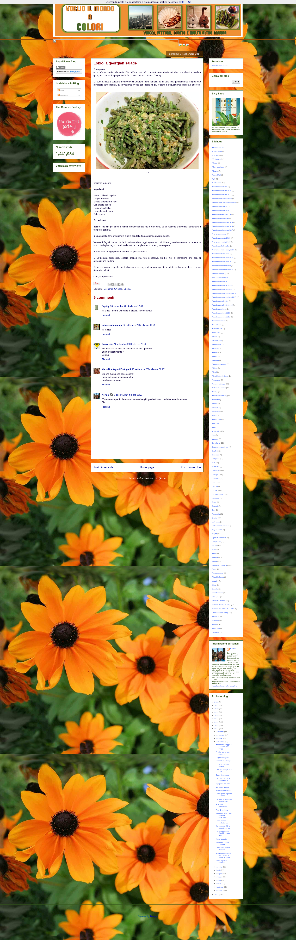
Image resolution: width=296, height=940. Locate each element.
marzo (219, 883)
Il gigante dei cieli (223, 784)
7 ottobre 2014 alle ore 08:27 (128, 395)
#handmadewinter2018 (221, 317)
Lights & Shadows (219, 538)
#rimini (214, 372)
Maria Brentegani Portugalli (116, 369)
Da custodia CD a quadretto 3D (223, 779)
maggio (220, 877)
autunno (215, 439)
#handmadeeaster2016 (221, 238)
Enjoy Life (107, 344)
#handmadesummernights (222, 289)
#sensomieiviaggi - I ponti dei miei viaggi (224, 747)
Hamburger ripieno (223, 790)
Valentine (215, 616)
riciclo (214, 585)
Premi (214, 569)
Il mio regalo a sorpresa (221, 862)
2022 (216, 702)
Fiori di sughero (222, 810)
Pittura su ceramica (219, 565)
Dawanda (215, 498)
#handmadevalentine (220, 301)
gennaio (220, 890)
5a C (213, 427)
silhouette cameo (218, 601)
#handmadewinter (219, 309)
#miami (214, 337)
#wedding (215, 423)
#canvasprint (217, 151)
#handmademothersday (221, 266)
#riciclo (214, 368)
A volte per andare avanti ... (223, 753)
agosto (220, 867)
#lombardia (216, 333)
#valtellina (216, 407)
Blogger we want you (220, 447)
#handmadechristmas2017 (222, 230)
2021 (216, 705)
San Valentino (217, 593)
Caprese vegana (222, 757)
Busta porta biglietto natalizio (224, 795)
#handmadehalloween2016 (222, 258)
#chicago (215, 155)
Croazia (215, 486)
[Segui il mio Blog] (60, 68)
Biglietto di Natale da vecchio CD (224, 800)
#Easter (215, 171)
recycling (215, 581)
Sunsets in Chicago (223, 761)
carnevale (215, 467)
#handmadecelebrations (221, 214)
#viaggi (214, 415)
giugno (220, 874)
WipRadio (215, 632)
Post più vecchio (191, 467)
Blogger (154, 916)
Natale (214, 545)
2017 (216, 719)
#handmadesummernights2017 (224, 297)
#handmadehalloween (220, 254)
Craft (213, 482)
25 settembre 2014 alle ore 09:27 (148, 369)
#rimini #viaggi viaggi (220, 376)
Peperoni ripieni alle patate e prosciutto (224, 815)
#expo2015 (216, 175)
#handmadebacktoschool (222, 199)
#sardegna (216, 380)
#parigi (214, 352)
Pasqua (215, 557)
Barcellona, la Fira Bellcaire (223, 849)
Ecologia (215, 506)
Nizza (214, 549)
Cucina (127, 289)
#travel (214, 404)
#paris (214, 356)
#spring (215, 392)
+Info (181, 2)
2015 (216, 725)
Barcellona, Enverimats (221, 806)
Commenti (64, 95)
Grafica (214, 518)
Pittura (214, 561)
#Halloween (216, 183)
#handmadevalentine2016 (222, 305)
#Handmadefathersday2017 (223, 250)
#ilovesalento (217, 329)
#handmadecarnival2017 (221, 210)
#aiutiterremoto (218, 147)
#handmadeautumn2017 (221, 195)
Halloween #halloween (221, 526)
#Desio (214, 163)
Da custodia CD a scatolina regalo (223, 827)
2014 (216, 729)
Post (62, 91)
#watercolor (216, 419)
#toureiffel (216, 400)
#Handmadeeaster (219, 234)
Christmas (215, 478)
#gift (213, 179)
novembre (221, 735)
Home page (147, 467)
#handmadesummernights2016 (224, 293)
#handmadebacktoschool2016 (224, 202)
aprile (219, 880)
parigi (214, 553)
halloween (216, 522)
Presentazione (217, 573)
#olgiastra (215, 348)
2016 (216, 722)
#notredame (216, 344)
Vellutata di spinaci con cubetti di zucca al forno (223, 855)
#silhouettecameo (219, 388)
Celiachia (108, 289)
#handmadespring (219, 273)
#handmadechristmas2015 (222, 222)
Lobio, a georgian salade (223, 765)
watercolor (216, 628)
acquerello (216, 431)
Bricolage (215, 455)
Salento (215, 589)
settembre (221, 742)
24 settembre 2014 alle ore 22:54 (130, 344)
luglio (219, 870)
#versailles (216, 411)
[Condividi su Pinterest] (122, 284)
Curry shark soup (222, 775)
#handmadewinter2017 (221, 313)
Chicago (118, 289)
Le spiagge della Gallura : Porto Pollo (223, 834)
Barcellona (216, 443)
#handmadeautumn (219, 187)
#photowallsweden (219, 364)
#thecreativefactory (219, 396)
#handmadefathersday (221, 246)
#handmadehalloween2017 (222, 262)
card (213, 463)
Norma (105, 395)
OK (190, 2)
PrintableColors (218, 577)
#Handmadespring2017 (221, 277)
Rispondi (106, 315)
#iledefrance (216, 325)
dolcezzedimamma (112, 325)
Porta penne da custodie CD (222, 822)
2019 (216, 712)
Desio (214, 502)
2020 (216, 709)
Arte (213, 435)
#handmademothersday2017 (223, 269)
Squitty (105, 306)
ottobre (220, 738)
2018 (216, 715)
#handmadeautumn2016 (221, 191)
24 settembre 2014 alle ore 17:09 (126, 306)
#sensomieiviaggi (218, 384)
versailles (215, 620)
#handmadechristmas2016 (222, 226)
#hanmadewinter (218, 321)
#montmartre (217, 340)
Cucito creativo (217, 494)
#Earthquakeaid (218, 167)
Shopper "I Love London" (222, 843)
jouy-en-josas (217, 530)
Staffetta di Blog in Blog (221, 605)
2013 (216, 894)
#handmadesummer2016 (222, 285)
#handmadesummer (219, 281)
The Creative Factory (220, 612)
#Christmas (216, 159)
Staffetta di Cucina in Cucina (223, 609)
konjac (214, 534)
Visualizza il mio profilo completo (224, 686)
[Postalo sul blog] (112, 284)
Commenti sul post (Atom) (152, 478)
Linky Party (216, 542)
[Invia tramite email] (109, 284)
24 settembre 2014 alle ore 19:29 (139, 325)
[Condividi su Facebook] (119, 284)
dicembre (220, 732)
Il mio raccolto (221, 839)
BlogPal (215, 451)
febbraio (220, 887)
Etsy (213, 510)
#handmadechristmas (220, 218)
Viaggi (214, 624)
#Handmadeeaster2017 (221, 242)
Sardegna (216, 597)
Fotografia (216, 514)
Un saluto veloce (222, 787)
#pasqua (215, 360)
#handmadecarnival (219, 206)
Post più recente (103, 467)
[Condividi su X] (116, 284)
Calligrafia (215, 459)
